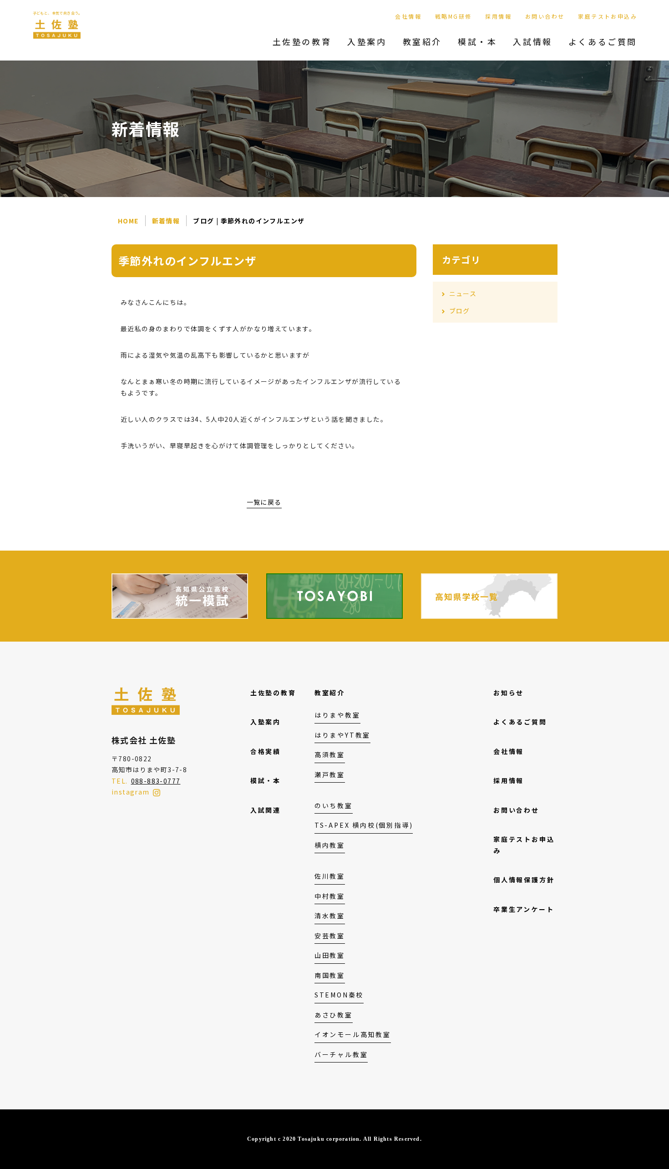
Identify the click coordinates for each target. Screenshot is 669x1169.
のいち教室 (333, 805)
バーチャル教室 (341, 1054)
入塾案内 (366, 41)
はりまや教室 (337, 714)
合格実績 (265, 751)
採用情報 (498, 16)
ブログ (459, 310)
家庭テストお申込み (607, 16)
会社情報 (408, 16)
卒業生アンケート (523, 909)
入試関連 (265, 810)
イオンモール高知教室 (352, 1034)
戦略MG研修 (453, 16)
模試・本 (477, 41)
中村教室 (329, 896)
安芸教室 (329, 935)
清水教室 (329, 915)
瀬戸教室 (329, 774)
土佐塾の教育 (302, 41)
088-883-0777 (156, 780)
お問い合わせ (544, 16)
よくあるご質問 (602, 41)
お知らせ (508, 692)
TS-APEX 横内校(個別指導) (363, 825)
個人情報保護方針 (523, 879)
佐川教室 (329, 876)
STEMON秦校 (339, 994)
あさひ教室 (333, 1014)
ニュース (463, 293)
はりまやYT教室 (342, 734)
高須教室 (329, 754)
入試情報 (532, 41)
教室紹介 (422, 41)
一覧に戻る (264, 501)
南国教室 (329, 975)
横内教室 (329, 845)
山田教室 (329, 955)
